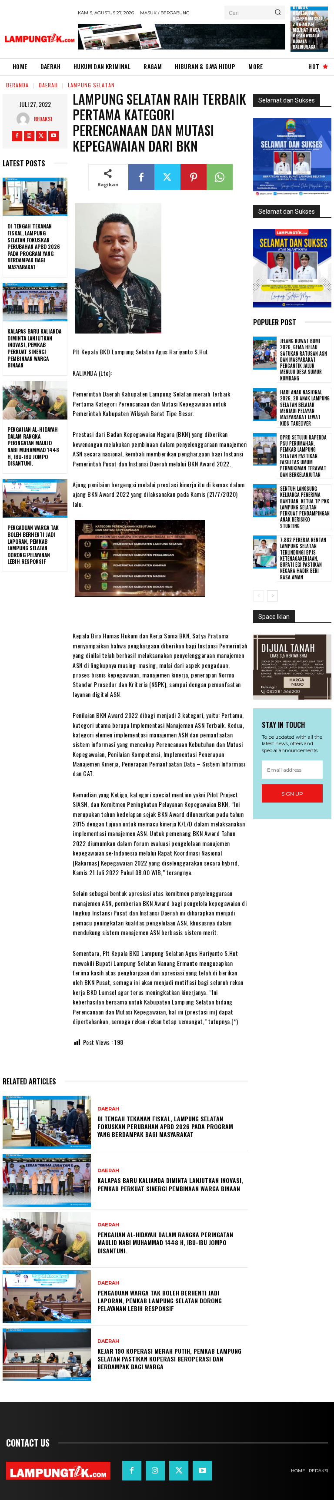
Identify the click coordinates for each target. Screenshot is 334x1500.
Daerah (48, 85)
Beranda (17, 85)
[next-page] (272, 595)
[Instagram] (29, 136)
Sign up (292, 793)
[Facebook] (17, 136)
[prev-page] (258, 595)
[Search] (277, 13)
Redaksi (43, 118)
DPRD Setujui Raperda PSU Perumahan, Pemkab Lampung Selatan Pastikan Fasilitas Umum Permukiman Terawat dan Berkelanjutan (303, 456)
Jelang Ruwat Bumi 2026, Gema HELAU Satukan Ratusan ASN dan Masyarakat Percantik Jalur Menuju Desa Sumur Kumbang (303, 359)
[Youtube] (53, 136)
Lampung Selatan (91, 85)
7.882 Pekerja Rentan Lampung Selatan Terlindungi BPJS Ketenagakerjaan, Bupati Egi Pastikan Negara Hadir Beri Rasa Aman (303, 558)
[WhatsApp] (220, 177)
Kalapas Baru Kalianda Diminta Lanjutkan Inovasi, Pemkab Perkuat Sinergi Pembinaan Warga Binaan (34, 348)
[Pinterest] (193, 177)
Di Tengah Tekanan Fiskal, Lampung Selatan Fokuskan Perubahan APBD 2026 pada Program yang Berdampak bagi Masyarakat (33, 246)
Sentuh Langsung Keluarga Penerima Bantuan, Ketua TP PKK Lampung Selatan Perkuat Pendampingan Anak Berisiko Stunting (305, 507)
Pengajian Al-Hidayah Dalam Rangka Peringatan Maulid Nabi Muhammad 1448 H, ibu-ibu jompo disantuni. (33, 446)
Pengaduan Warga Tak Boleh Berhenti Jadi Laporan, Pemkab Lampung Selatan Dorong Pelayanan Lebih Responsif (33, 544)
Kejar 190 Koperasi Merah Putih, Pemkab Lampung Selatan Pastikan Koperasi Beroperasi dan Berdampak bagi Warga (169, 1358)
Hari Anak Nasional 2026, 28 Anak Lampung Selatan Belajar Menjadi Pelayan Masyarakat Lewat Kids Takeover (305, 407)
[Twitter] (41, 136)
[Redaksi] (25, 119)
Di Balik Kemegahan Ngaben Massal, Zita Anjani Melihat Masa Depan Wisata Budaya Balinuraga (308, 27)
